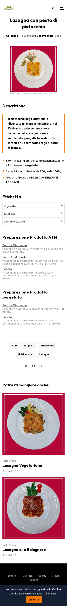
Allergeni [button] (10, 214)
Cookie (42, 575)
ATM (14, 345)
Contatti (28, 575)
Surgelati (28, 345)
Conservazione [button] (14, 221)
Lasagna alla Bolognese (24, 549)
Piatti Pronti (9, 460)
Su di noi (12, 575)
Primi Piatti (47, 345)
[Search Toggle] (53, 8)
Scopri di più (9, 471)
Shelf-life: (12, 160)
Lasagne (44, 354)
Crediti (56, 575)
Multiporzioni (25, 354)
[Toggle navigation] (62, 8)
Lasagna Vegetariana (22, 465)
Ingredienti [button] (12, 206)
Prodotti (33, 579)
